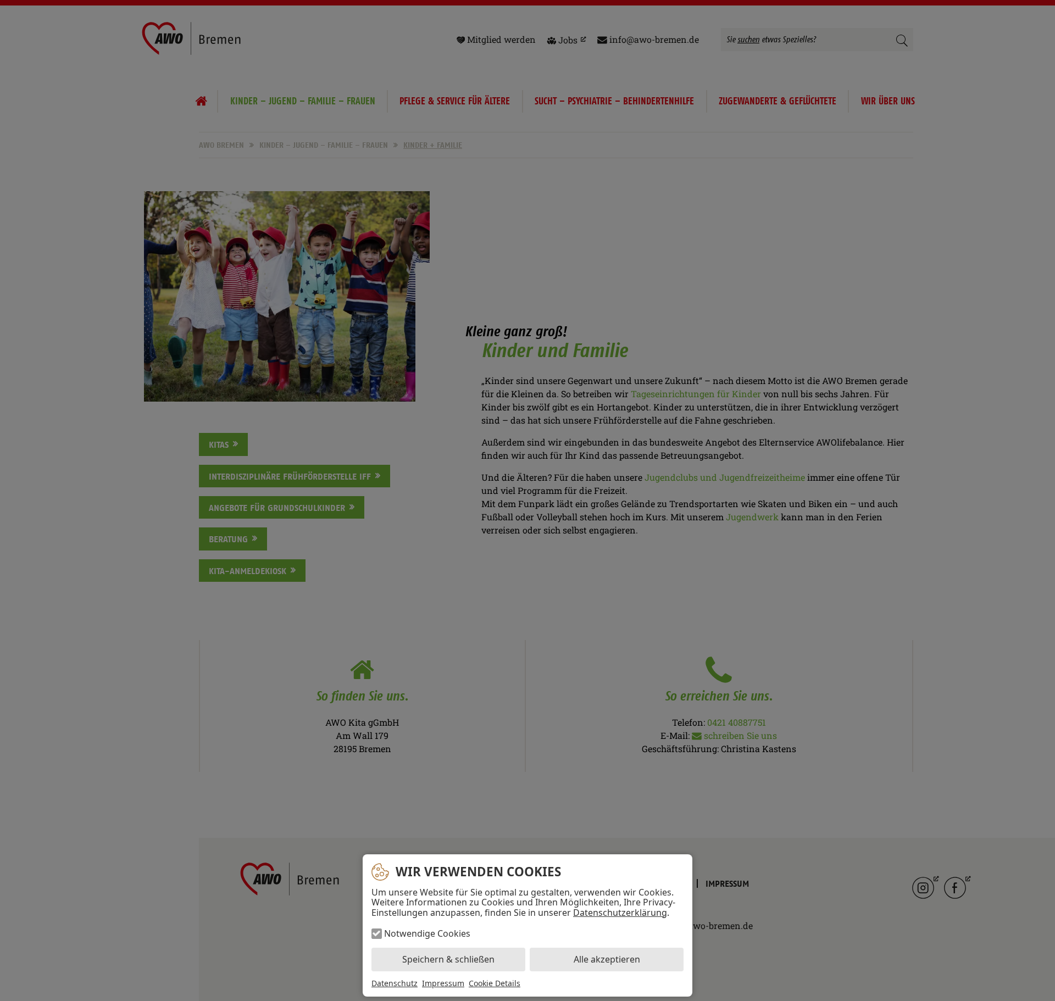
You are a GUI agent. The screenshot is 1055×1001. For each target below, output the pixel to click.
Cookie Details (494, 983)
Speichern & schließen (448, 959)
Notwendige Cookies (427, 933)
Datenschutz (394, 983)
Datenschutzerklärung (620, 913)
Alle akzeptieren (607, 959)
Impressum (443, 983)
